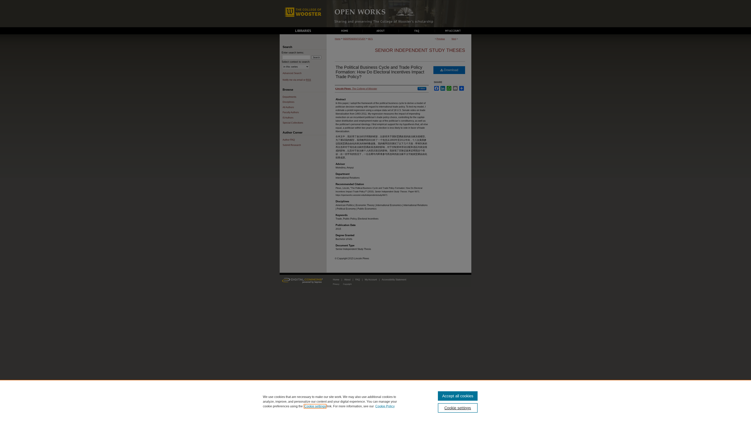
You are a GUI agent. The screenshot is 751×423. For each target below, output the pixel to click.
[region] (375, 401)
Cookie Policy (385, 406)
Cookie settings (315, 406)
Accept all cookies (457, 396)
